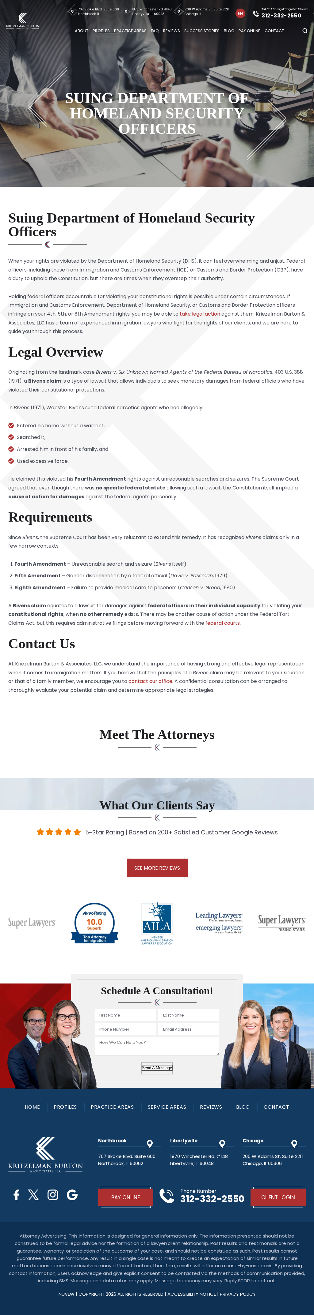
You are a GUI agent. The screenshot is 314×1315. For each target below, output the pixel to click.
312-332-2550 (281, 15)
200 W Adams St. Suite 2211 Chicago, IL (207, 11)
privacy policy (238, 1294)
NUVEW (67, 1294)
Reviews (171, 31)
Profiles (101, 31)
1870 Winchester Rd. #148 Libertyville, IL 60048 (152, 11)
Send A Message (157, 1068)
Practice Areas (130, 31)
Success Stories (202, 31)
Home (32, 1107)
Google (72, 1194)
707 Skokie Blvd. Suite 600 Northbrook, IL (98, 11)
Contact (274, 31)
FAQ (155, 31)
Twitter (33, 1194)
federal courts (222, 623)
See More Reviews (157, 867)
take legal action (200, 313)
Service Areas (167, 1107)
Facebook (16, 1194)
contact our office (150, 681)
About (81, 31)
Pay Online (249, 31)
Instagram (53, 1194)
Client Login (278, 1197)
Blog (229, 31)
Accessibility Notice (192, 1294)
